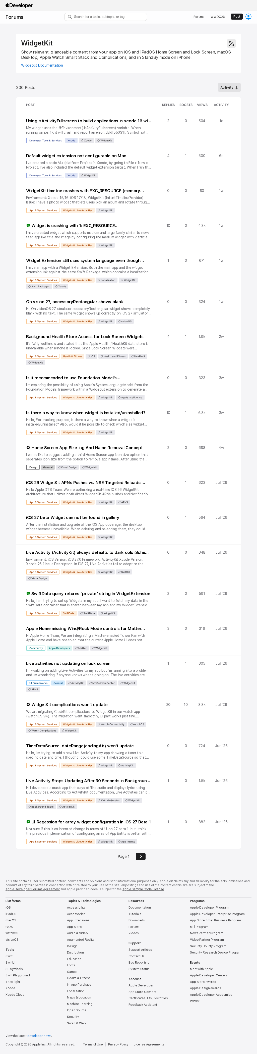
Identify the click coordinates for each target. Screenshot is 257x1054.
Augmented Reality (81, 939)
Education (74, 959)
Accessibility (76, 907)
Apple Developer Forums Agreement (33, 889)
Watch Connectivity (112, 724)
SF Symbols (14, 969)
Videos (133, 933)
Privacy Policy (118, 1044)
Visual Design (68, 467)
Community (36, 648)
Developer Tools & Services (45, 140)
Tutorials (134, 914)
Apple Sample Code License (143, 889)
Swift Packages (40, 286)
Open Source (77, 1010)
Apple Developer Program (209, 907)
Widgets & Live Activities (77, 210)
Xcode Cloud (15, 994)
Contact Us (136, 956)
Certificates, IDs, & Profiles (148, 998)
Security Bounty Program (208, 946)
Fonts (71, 965)
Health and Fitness (114, 356)
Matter (82, 648)
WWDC (195, 1001)
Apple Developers (59, 648)
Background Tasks (42, 806)
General (47, 467)
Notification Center (103, 682)
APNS (124, 502)
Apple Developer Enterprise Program (217, 914)
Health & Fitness (72, 356)
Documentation (139, 907)
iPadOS (11, 914)
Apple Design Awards (205, 988)
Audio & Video (77, 933)
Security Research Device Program (215, 952)
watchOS (138, 724)
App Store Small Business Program (215, 920)
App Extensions (78, 920)
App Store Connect (142, 992)
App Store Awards (203, 982)
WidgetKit (37, 43)
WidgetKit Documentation (42, 65)
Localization (107, 280)
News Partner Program (206, 933)
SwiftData (69, 613)
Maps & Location (79, 997)
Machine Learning (80, 1004)
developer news (39, 1036)
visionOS (125, 321)
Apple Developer (141, 985)
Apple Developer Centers (209, 975)
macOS (11, 920)
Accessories (76, 914)
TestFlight (13, 982)
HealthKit (139, 356)
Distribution (75, 952)
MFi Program (199, 927)
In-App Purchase (79, 984)
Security (73, 1017)
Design (33, 467)
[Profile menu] (248, 17)
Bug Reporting (138, 962)
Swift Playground (18, 975)
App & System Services (43, 210)
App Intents (127, 841)
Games (72, 972)
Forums (15, 17)
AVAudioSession (109, 800)
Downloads (136, 920)
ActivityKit (77, 682)
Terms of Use (93, 1044)
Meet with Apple (201, 969)
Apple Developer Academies (211, 994)
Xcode (71, 140)
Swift (9, 956)
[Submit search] (70, 17)
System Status (138, 969)
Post (236, 16)
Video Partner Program (207, 939)
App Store (74, 927)
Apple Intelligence (131, 397)
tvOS (9, 927)
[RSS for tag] (231, 43)
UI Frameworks (38, 682)
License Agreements (149, 1044)
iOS (92, 356)
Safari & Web (76, 1023)
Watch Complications (43, 730)
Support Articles (140, 950)
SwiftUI (125, 571)
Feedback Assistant (142, 1005)
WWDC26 (218, 17)
